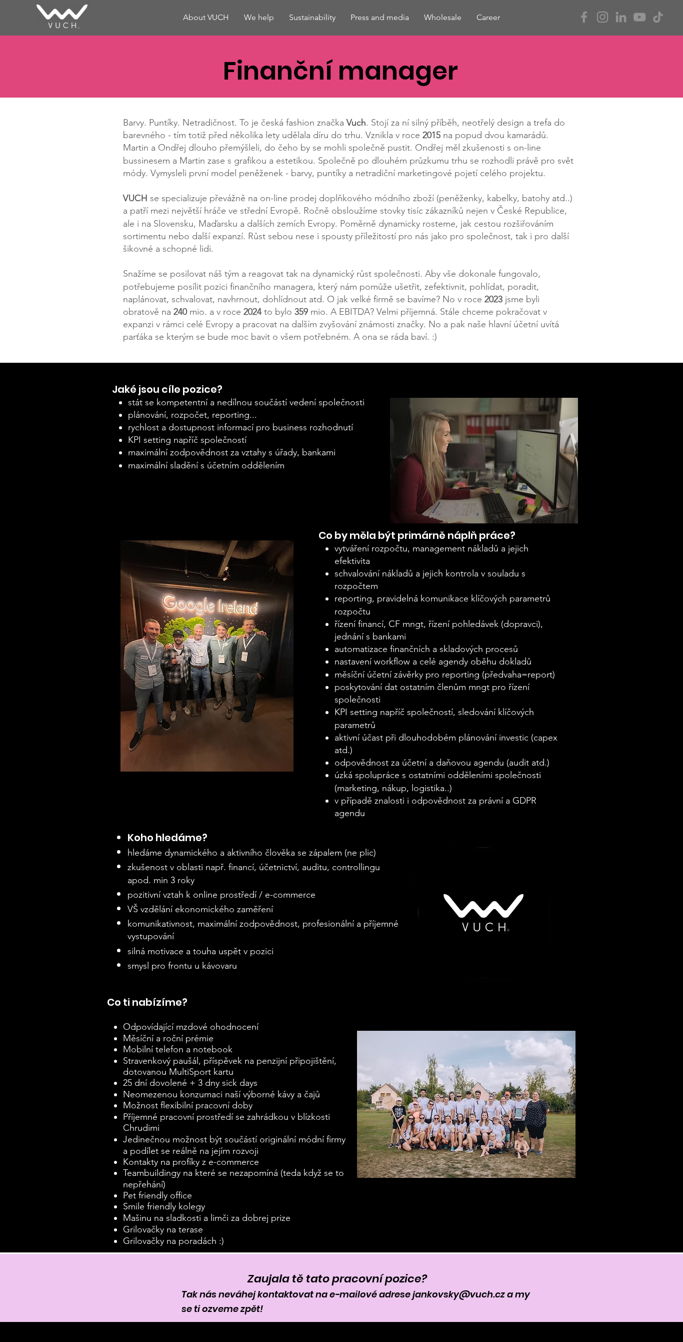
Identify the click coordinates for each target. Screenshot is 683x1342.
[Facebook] (584, 17)
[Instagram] (602, 17)
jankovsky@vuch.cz (458, 1294)
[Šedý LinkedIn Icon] (621, 17)
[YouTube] (639, 17)
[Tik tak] (658, 17)
